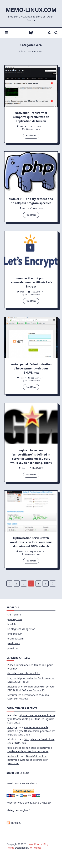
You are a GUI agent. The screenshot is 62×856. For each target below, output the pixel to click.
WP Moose (35, 847)
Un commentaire (32, 554)
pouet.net (13, 648)
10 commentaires (32, 380)
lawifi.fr (11, 624)
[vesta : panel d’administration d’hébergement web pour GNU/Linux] (31, 337)
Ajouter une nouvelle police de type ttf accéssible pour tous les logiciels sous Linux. (31, 719)
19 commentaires (32, 294)
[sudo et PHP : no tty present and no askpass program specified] (31, 172)
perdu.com (13, 643)
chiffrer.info (14, 614)
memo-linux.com (31, 9)
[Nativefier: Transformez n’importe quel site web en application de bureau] (31, 86)
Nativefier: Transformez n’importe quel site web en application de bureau (31, 117)
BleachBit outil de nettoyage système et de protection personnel (27, 760)
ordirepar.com (15, 638)
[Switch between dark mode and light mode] (49, 33)
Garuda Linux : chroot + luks (23, 673)
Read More (31, 135)
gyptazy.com (14, 619)
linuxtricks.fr (14, 633)
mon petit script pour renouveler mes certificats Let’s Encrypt (31, 282)
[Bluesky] (31, 33)
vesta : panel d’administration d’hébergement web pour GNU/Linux (31, 368)
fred (21, 126)
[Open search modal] (56, 33)
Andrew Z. (13, 756)
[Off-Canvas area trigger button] (6, 33)
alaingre (12, 727)
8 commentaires (33, 129)
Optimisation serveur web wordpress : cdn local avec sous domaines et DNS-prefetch (31, 542)
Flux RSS (16, 822)
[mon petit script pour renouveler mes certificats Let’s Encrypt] (31, 251)
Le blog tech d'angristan (21, 629)
